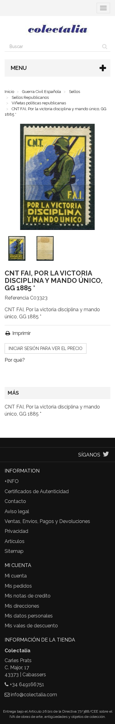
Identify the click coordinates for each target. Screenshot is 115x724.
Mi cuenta (16, 576)
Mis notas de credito (28, 596)
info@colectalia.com (34, 695)
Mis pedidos (18, 586)
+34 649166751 (27, 684)
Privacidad (16, 531)
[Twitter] (106, 455)
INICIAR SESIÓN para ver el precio (45, 348)
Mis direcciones (22, 606)
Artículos (15, 541)
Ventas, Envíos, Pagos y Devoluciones (47, 521)
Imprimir (21, 333)
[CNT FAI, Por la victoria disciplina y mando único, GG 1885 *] (18, 249)
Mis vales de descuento (31, 626)
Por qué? (15, 360)
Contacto (15, 501)
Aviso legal (17, 511)
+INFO (12, 481)
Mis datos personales (29, 616)
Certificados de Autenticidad (37, 491)
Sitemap (14, 551)
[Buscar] (104, 46)
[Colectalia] (57, 29)
